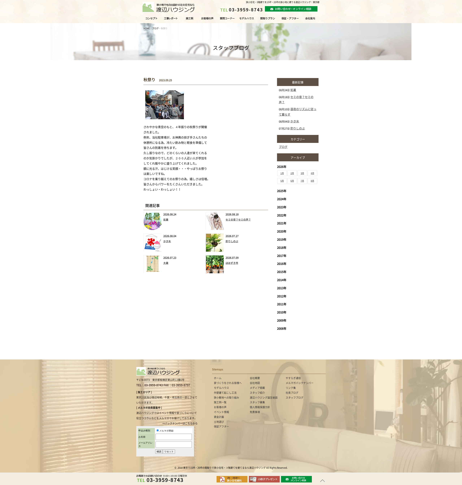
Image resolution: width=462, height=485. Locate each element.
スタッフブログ (294, 397)
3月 (302, 173)
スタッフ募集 (257, 402)
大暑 (165, 263)
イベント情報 (221, 412)
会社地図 (255, 383)
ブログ (283, 146)
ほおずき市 (232, 263)
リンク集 (291, 388)
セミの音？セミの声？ (238, 219)
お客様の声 (207, 20)
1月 (282, 173)
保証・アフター (290, 20)
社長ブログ (292, 392)
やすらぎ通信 (293, 378)
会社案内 (313, 20)
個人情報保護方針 (260, 407)
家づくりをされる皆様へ (148, 20)
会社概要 (255, 378)
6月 (292, 181)
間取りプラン (267, 20)
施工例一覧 (190, 20)
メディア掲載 (257, 388)
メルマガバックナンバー (299, 383)
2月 (292, 173)
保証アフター (221, 426)
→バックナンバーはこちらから (180, 423)
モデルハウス (247, 20)
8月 (312, 181)
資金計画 (219, 417)
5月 (282, 181)
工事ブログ (171, 20)
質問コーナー (226, 20)
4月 (312, 173)
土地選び (219, 422)
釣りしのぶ (232, 241)
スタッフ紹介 (257, 392)
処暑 (165, 219)
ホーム (217, 378)
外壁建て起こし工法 (225, 392)
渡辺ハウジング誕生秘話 (264, 397)
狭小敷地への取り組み (226, 397)
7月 (302, 181)
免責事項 (255, 412)
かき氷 (167, 241)
